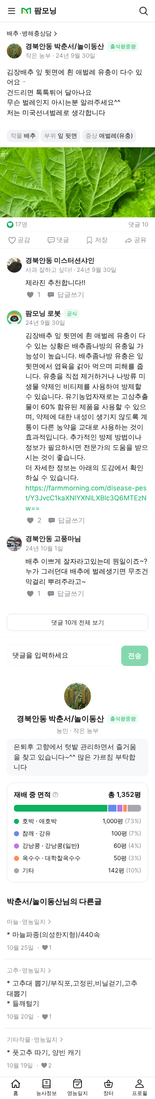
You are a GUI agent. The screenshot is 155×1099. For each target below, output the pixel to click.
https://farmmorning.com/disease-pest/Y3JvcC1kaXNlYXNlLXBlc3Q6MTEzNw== (86, 498)
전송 (134, 656)
